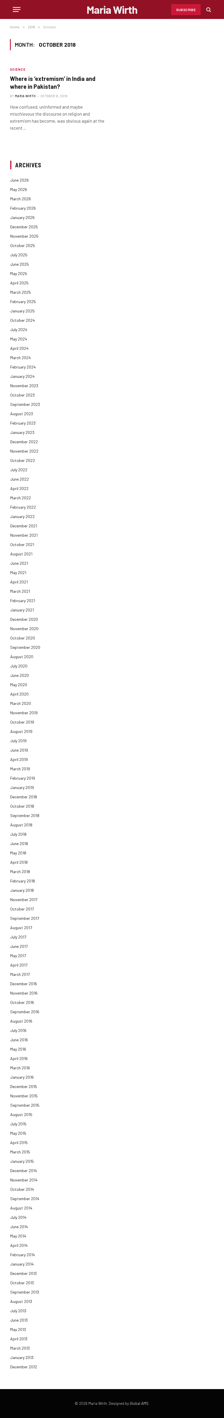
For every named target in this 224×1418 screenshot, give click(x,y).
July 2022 (18, 469)
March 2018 (20, 871)
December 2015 (23, 1086)
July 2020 (18, 665)
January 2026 (22, 217)
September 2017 (24, 918)
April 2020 (19, 693)
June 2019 (19, 750)
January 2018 (22, 890)
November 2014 (24, 1179)
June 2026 (19, 180)
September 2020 (25, 647)
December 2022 (24, 441)
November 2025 (24, 236)
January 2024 (22, 376)
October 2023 (22, 394)
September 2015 (24, 1105)
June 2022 (19, 479)
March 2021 (20, 591)
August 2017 (21, 927)
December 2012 (23, 1366)
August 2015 (21, 1114)
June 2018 (19, 843)
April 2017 (18, 964)
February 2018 (22, 880)
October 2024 (22, 320)
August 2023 (21, 413)
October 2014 (22, 1189)
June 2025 (19, 264)
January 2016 (22, 1077)
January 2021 (22, 609)
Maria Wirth (25, 96)
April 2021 (19, 581)
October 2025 (22, 245)
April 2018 (19, 862)
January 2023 (22, 432)
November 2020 (24, 628)
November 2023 (24, 385)
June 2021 (19, 563)
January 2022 (22, 516)
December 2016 (23, 983)
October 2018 (22, 806)
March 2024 (20, 357)
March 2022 (20, 497)
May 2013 (18, 1329)
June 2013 (19, 1320)
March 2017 (20, 974)
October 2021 (22, 544)
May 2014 (18, 1235)
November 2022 (24, 451)
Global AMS (139, 1403)
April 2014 (19, 1245)
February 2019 (22, 778)
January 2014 (22, 1263)
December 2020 (24, 619)
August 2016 (21, 1021)
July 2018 (18, 834)
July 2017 (18, 936)
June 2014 (19, 1226)
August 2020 (21, 656)
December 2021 (23, 525)
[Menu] (16, 9)
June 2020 (19, 675)
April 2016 (19, 1058)
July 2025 (18, 254)
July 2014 (18, 1217)
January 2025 (22, 310)
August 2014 (21, 1207)
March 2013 (20, 1348)
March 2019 (20, 768)
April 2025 (19, 282)
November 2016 (24, 992)
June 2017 (19, 946)
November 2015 (24, 1095)
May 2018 (18, 852)
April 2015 (19, 1142)
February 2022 (23, 507)
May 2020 (18, 684)
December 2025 (24, 226)
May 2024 (18, 338)
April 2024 (19, 348)
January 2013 (22, 1357)
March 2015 (20, 1151)
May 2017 (18, 955)
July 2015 (18, 1123)
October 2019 (22, 722)
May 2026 (18, 189)
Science (18, 69)
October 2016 (22, 1002)
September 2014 (24, 1198)
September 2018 (24, 815)
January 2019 (22, 787)
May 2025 (18, 273)
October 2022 (22, 460)
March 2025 (20, 292)
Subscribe (186, 10)
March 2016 (20, 1067)
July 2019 (18, 740)
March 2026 (20, 198)
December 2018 (23, 796)
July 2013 (18, 1310)
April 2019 (19, 759)
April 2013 (18, 1338)
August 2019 (21, 731)
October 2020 (22, 637)
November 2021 (24, 535)
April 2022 (19, 488)
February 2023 (23, 422)
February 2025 (23, 301)
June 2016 (19, 1039)
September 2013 (24, 1292)
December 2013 (23, 1273)
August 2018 (21, 824)
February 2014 (22, 1254)
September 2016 (24, 1011)
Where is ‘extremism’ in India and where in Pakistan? (52, 82)
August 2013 (21, 1301)
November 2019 (24, 712)
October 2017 (22, 908)
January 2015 (22, 1161)
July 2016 (18, 1030)
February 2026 (23, 208)
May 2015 (18, 1133)
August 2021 (21, 553)
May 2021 (18, 572)
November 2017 (23, 899)
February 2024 (23, 366)
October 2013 (22, 1282)
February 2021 (22, 600)
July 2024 (18, 329)
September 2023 (25, 404)
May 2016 (18, 1049)
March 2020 (20, 703)
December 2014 (23, 1170)
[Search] (208, 9)
